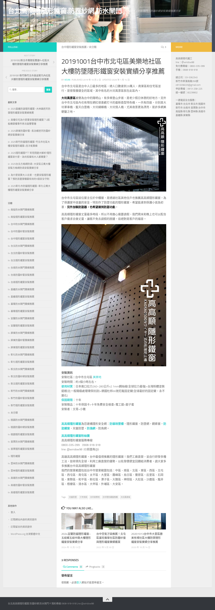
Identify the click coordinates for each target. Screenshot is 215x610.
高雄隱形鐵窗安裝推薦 (22, 492)
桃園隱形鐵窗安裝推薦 (22, 434)
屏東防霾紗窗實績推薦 (22, 340)
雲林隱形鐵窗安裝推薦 (22, 470)
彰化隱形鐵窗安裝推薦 (22, 361)
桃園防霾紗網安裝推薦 (22, 427)
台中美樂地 (95, 497)
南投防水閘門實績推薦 (22, 209)
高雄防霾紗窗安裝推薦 (22, 485)
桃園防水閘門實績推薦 (22, 419)
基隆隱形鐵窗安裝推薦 (22, 311)
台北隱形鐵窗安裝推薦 (22, 260)
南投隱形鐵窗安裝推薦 (22, 216)
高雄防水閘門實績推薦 (22, 477)
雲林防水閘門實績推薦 (22, 463)
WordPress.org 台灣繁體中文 (25, 534)
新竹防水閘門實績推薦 (22, 390)
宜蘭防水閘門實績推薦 (22, 318)
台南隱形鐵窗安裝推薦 (22, 282)
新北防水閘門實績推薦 (22, 369)
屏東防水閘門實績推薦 (22, 332)
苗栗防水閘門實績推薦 (22, 441)
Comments (74, 566)
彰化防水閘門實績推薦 (22, 354)
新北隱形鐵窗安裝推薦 (22, 383)
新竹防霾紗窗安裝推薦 (22, 398)
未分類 (92, 47)
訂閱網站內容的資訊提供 (24, 519)
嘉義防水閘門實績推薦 (22, 289)
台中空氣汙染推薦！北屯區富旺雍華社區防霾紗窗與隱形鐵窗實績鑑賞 (111, 537)
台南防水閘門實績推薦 (22, 267)
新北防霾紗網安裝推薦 (22, 376)
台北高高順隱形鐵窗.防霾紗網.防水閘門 (65, 11)
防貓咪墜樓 (117, 424)
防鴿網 (91, 428)
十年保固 (83, 497)
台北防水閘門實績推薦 (22, 245)
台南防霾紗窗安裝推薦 (22, 274)
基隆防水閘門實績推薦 (22, 303)
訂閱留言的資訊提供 (21, 526)
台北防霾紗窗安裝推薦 (22, 253)
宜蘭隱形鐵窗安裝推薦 (22, 325)
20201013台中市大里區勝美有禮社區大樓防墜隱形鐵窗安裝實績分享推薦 (147, 537)
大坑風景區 (125, 497)
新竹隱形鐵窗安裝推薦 (22, 405)
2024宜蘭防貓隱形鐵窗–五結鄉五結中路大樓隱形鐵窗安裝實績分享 (76, 537)
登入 (79, 582)
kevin (67, 79)
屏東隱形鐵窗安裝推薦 (22, 347)
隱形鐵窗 (15, 456)
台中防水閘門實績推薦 (22, 224)
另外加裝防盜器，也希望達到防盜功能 (91, 207)
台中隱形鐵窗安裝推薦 (74, 47)
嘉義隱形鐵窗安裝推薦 (22, 296)
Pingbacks (96, 566)
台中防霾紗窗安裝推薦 (22, 231)
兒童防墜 (73, 497)
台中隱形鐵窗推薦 (110, 497)
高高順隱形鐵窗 (71, 424)
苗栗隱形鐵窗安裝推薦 (22, 448)
